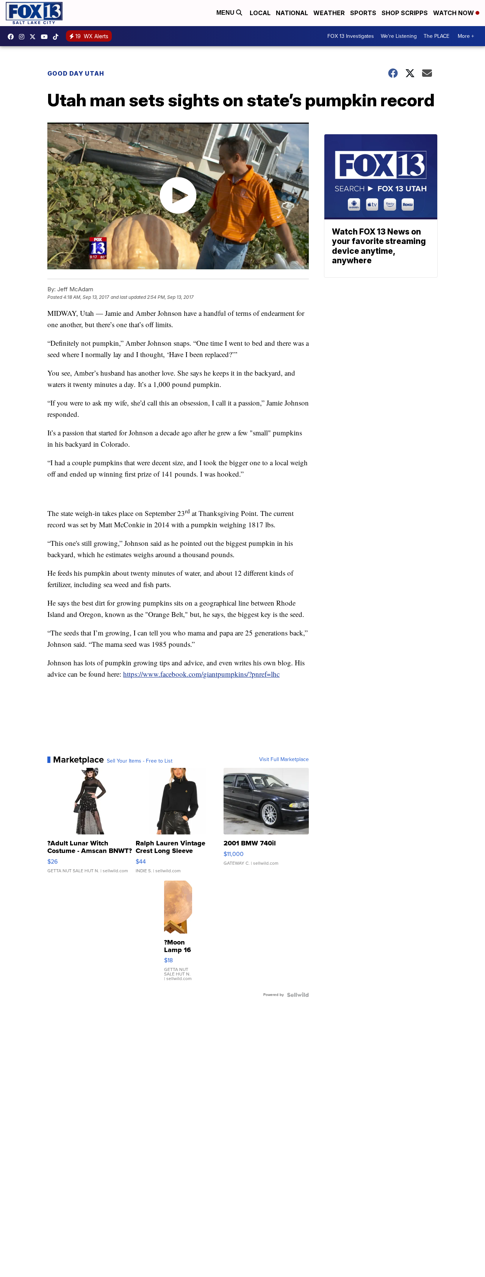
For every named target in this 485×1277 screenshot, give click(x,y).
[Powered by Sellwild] (298, 994)
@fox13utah (57, 37)
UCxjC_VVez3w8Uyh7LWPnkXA (46, 37)
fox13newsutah (12, 37)
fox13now (23, 37)
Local (260, 13)
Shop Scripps (405, 13)
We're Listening (399, 36)
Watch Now (454, 13)
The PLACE (436, 36)
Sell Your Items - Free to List (139, 761)
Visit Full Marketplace (284, 759)
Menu (226, 12)
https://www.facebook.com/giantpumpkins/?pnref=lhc (201, 674)
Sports (363, 13)
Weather (329, 13)
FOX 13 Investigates (350, 36)
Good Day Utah (75, 73)
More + (466, 36)
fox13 (34, 37)
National (292, 13)
